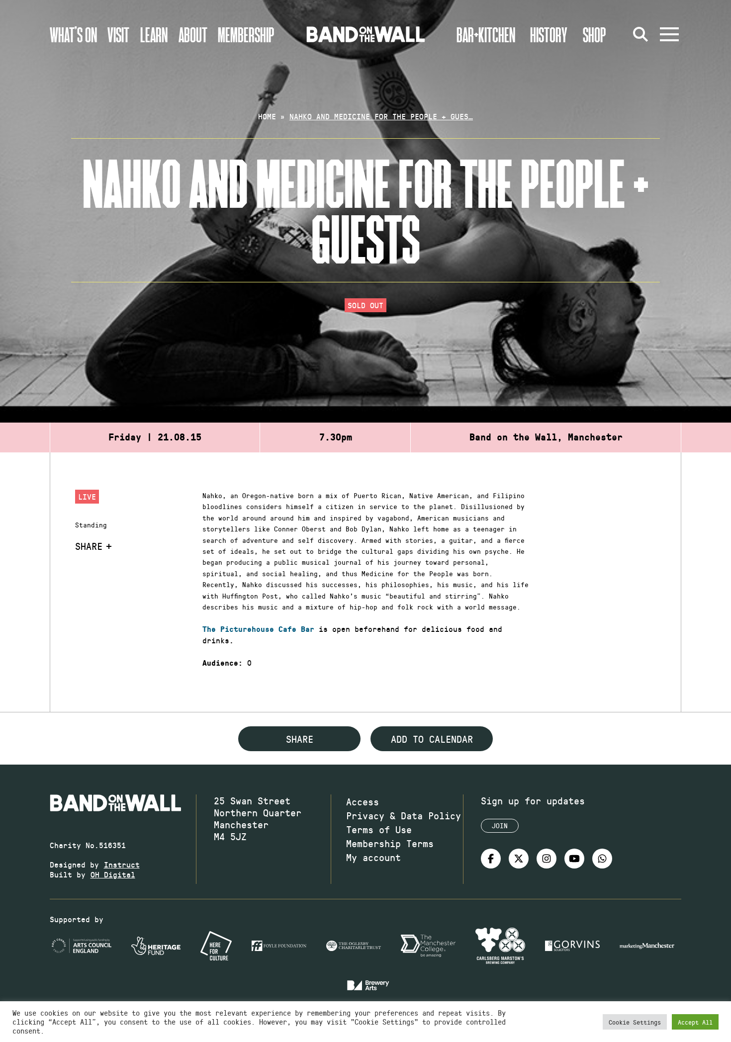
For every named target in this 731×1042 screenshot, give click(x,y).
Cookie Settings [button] (635, 1022)
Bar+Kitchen (486, 34)
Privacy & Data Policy (403, 815)
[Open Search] (640, 34)
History (548, 34)
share (299, 738)
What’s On (73, 34)
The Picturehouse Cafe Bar (258, 629)
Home (267, 116)
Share (88, 546)
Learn (154, 34)
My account (373, 857)
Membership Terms (390, 843)
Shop (594, 34)
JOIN (500, 825)
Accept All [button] (695, 1022)
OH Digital (113, 874)
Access (362, 801)
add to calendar (432, 738)
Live (87, 496)
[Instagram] (546, 858)
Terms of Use (379, 829)
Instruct (122, 864)
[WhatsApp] (602, 858)
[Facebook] (491, 858)
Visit (118, 34)
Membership (246, 34)
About (193, 34)
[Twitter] (519, 858)
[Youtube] (574, 858)
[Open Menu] (669, 34)
